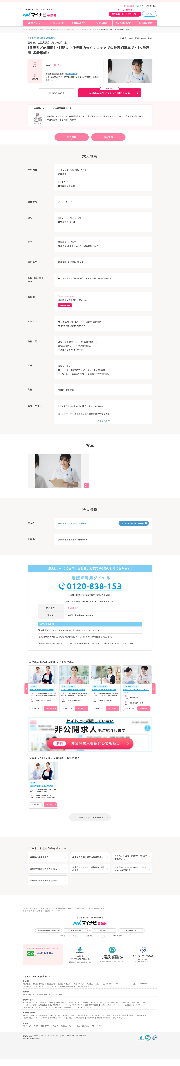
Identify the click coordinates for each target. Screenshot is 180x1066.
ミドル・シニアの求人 (139, 984)
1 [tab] (130, 81)
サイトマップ (104, 930)
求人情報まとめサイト (30, 1002)
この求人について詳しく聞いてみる (109, 91)
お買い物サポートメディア (33, 1007)
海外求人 (90, 984)
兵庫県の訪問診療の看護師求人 (44, 880)
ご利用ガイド (58, 23)
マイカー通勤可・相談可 (66, 297)
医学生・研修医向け (65, 984)
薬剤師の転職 (141, 1015)
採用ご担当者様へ (129, 6)
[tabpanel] (130, 75)
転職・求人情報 (79, 984)
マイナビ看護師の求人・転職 (33, 29)
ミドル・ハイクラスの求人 (104, 984)
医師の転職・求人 (55, 1018)
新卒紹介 (66, 1015)
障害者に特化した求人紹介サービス (36, 986)
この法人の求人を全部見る (90, 817)
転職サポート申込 (118, 935)
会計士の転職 (106, 1015)
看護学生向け (51, 984)
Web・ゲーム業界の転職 (39, 1015)
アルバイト (119, 984)
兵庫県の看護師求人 (39, 857)
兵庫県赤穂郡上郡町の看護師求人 (87, 857)
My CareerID (118, 1005)
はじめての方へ (80, 23)
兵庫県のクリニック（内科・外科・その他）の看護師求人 (131, 869)
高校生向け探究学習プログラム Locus (49, 994)
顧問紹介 (132, 1015)
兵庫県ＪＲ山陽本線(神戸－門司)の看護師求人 (131, 857)
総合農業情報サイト (56, 1005)
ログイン (149, 14)
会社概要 (36, 1035)
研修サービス (27, 1026)
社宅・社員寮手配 (83, 1026)
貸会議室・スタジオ (68, 1026)
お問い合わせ (90, 935)
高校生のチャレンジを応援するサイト (68, 1002)
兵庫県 (48, 29)
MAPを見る (64, 305)
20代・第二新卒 (55, 1015)
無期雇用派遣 (79, 1018)
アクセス (43, 1035)
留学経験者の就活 (38, 984)
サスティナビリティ (53, 1035)
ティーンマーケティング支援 (92, 1002)
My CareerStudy (106, 1005)
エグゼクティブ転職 (92, 1015)
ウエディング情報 (30, 1005)
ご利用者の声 (125, 23)
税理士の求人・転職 (119, 1015)
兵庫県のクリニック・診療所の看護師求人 (88, 869)
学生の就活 (26, 984)
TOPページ (35, 23)
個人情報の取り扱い (131, 930)
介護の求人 (90, 1018)
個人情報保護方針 (81, 1035)
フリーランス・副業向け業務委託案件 (62, 986)
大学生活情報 (109, 1002)
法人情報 (108, 136)
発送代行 (56, 1026)
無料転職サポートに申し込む (124, 14)
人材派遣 (26, 1015)
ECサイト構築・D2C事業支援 (88, 1005)
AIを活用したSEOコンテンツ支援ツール (77, 1007)
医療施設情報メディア (132, 1005)
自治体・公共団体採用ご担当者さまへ (48, 930)
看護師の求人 (28, 1018)
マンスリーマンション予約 (53, 1007)
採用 (63, 1035)
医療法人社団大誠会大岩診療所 (41, 37)
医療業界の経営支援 (103, 1018)
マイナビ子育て (71, 1005)
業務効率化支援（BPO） (42, 1026)
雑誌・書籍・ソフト (138, 1002)
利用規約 (62, 935)
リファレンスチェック (98, 1026)
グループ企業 (70, 1035)
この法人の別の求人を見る (132, 523)
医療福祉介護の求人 (84, 986)
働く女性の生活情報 (123, 1002)
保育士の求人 (68, 1018)
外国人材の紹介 (118, 1018)
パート (128, 984)
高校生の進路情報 (28, 994)
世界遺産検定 (42, 1005)
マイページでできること (148, 6)
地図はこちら (71, 74)
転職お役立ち (148, 23)
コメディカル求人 (41, 1018)
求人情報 (71, 136)
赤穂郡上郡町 (58, 29)
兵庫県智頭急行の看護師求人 (43, 868)
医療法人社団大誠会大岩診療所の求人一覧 (81, 29)
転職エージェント (77, 1015)
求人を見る (50, 708)
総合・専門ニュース (46, 1002)
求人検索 (103, 23)
